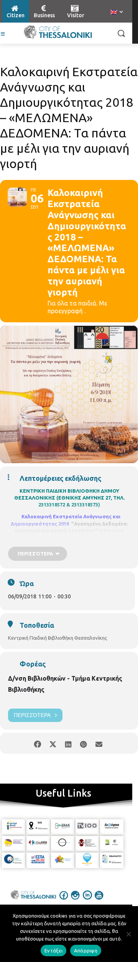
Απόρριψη (85, 950)
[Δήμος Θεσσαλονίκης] (58, 32)
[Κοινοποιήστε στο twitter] (52, 743)
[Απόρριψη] (128, 934)
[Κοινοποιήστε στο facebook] (37, 743)
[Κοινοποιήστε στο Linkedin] (68, 743)
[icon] (64, 900)
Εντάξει (53, 950)
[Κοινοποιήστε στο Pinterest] (83, 743)
